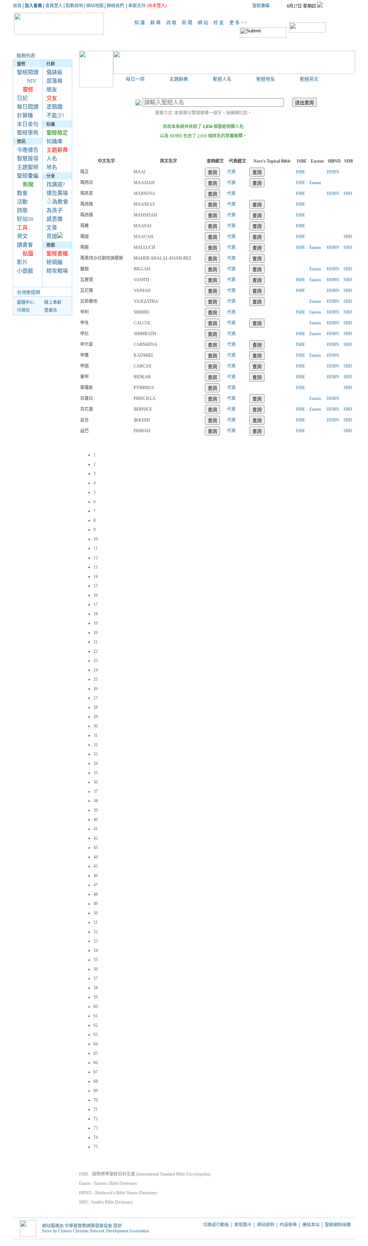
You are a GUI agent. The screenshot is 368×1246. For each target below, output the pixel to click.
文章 (51, 228)
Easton (315, 182)
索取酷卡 (243, 1224)
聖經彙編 (261, 5)
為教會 (60, 202)
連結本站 (310, 1224)
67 (95, 1071)
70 (95, 1100)
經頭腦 (54, 262)
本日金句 (27, 124)
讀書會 (25, 245)
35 (95, 772)
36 (95, 782)
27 (95, 697)
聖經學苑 (27, 133)
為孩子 (54, 210)
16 (95, 595)
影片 (22, 262)
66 (95, 1062)
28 (95, 707)
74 (95, 1137)
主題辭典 (178, 79)
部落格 (54, 81)
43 (95, 847)
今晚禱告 (27, 150)
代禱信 (23, 310)
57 (95, 978)
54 (95, 950)
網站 (204, 22)
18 (95, 613)
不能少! (55, 115)
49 (95, 903)
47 (95, 884)
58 (95, 987)
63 (95, 1034)
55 (95, 959)
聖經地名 (265, 79)
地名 (51, 167)
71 (95, 1109)
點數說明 (74, 5)
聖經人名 (222, 79)
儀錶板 (54, 72)
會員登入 (54, 5)
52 (95, 931)
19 (95, 623)
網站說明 (265, 1224)
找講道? (55, 184)
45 (95, 866)
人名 (51, 158)
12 (95, 557)
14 (95, 576)
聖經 (121, 22)
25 (95, 679)
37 (95, 791)
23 (95, 660)
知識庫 (54, 141)
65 (95, 1053)
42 (95, 838)
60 (95, 1006)
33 (95, 754)
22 (95, 651)
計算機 (25, 115)
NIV (32, 81)
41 (95, 828)
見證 (51, 236)
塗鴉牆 (54, 107)
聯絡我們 (115, 5)
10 (95, 539)
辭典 (157, 22)
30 (95, 726)
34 (95, 763)
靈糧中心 (25, 302)
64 (95, 1043)
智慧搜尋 (27, 158)
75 (95, 1146)
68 (95, 1081)
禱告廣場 (57, 193)
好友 (220, 22)
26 (95, 688)
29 (95, 716)
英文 (22, 236)
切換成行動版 (216, 1224)
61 (95, 1015)
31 (95, 735)
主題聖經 (27, 167)
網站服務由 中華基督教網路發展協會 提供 (82, 1225)
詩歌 (173, 22)
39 (95, 810)
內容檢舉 (288, 1224)
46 (95, 875)
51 (95, 922)
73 (95, 1128)
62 (95, 1025)
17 (95, 604)
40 (95, 819)
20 (95, 632)
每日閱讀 (27, 107)
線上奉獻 (52, 302)
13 (95, 567)
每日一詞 (135, 79)
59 (95, 997)
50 (95, 913)
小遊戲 (25, 271)
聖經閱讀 (27, 72)
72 (95, 1118)
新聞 (189, 22)
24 (95, 669)
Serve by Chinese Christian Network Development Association (95, 1230)
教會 (22, 193)
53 (95, 941)
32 (95, 744)
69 (95, 1090)
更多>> (238, 22)
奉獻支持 (137, 5)
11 (95, 548)
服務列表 (26, 55)
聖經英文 (309, 79)
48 (95, 894)
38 (95, 800)
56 (95, 969)
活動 (22, 202)
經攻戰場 (57, 271)
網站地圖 (95, 5)
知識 (141, 22)
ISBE (300, 171)
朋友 (51, 89)
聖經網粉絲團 (338, 1224)
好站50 (25, 219)
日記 (22, 98)
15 (95, 585)
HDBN (333, 171)
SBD (348, 193)
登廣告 (50, 310)
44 (95, 856)
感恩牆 (54, 219)
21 (95, 641)
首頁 (17, 5)
